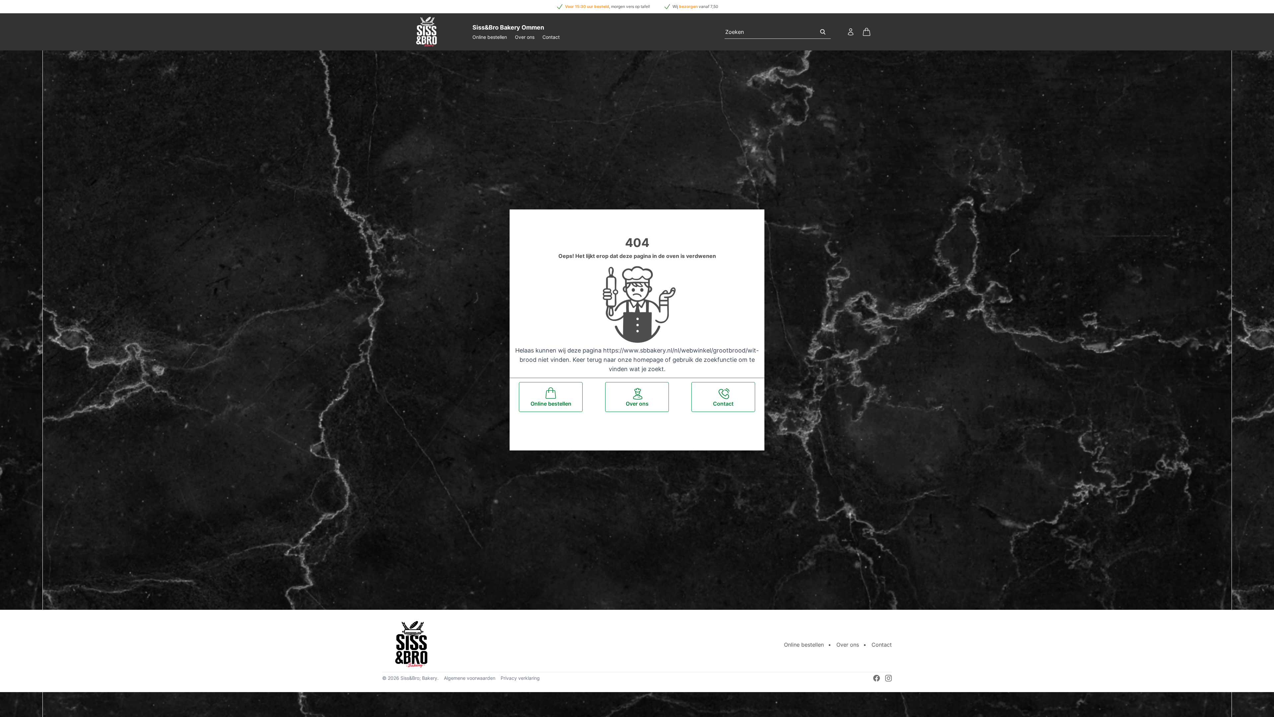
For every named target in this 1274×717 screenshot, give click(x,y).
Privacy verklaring (520, 678)
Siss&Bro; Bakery (418, 678)
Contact (551, 37)
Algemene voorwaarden (469, 678)
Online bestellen (489, 37)
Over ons (524, 37)
